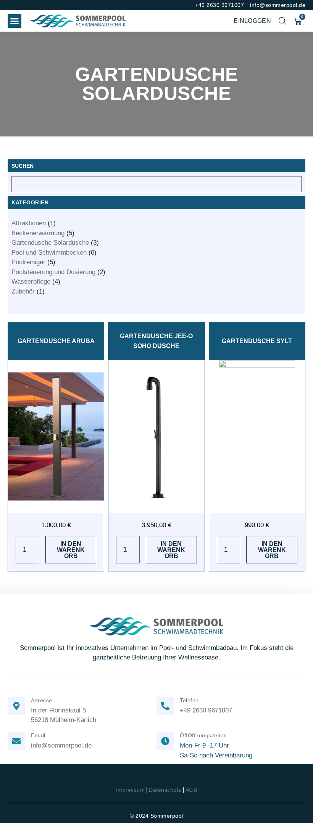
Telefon (189, 700)
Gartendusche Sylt (257, 341)
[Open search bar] (282, 21)
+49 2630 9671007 (206, 710)
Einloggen (252, 21)
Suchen (22, 166)
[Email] (16, 741)
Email (38, 735)
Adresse (41, 700)
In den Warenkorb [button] (71, 550)
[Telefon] (165, 706)
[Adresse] (16, 706)
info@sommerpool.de (61, 745)
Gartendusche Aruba (56, 341)
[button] (14, 21)
